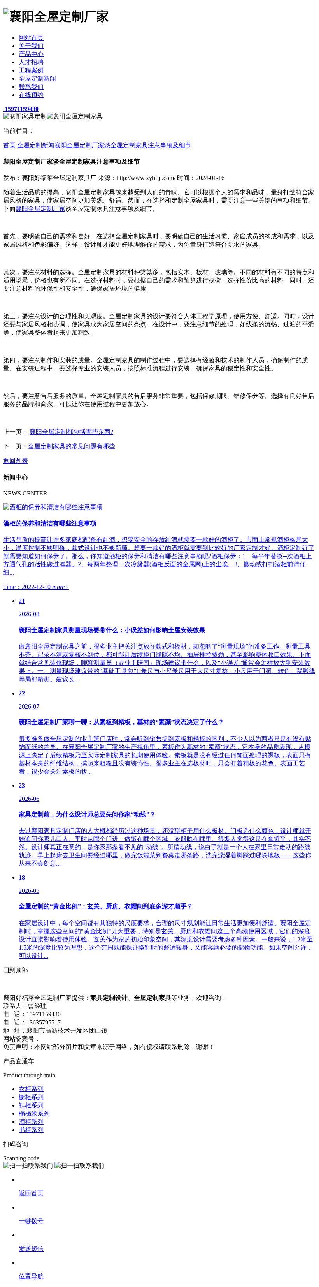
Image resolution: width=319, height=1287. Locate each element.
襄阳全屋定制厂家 (40, 208)
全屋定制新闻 (37, 78)
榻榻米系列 (34, 1113)
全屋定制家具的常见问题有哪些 (71, 446)
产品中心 (31, 54)
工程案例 (31, 70)
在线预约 (31, 95)
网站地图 (119, 1038)
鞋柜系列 (31, 1105)
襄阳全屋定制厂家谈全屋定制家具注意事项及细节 (122, 145)
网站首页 (31, 37)
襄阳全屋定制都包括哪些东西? (71, 431)
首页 (9, 145)
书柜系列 (31, 1130)
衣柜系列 (31, 1089)
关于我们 (31, 45)
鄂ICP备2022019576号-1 (73, 1038)
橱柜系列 (31, 1097)
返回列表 (15, 460)
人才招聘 (31, 62)
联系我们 (31, 86)
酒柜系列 (31, 1121)
